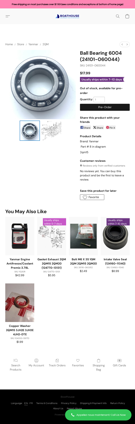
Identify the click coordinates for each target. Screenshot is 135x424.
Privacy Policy (68, 403)
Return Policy (117, 403)
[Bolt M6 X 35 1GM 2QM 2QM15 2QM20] (83, 236)
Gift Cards (119, 365)
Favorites (78, 365)
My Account (36, 365)
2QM (46, 44)
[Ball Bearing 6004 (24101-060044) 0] (30, 131)
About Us (58, 408)
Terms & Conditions (46, 403)
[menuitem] (122, 44)
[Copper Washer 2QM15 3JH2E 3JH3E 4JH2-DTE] (19, 302)
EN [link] (26, 403)
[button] (98, 414)
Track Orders (57, 365)
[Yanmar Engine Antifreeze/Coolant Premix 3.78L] (19, 236)
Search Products (15, 367)
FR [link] (31, 403)
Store (20, 44)
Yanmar (33, 44)
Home (9, 44)
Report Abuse (74, 408)
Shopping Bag (99, 367)
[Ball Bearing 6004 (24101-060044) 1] (51, 131)
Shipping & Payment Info (93, 403)
